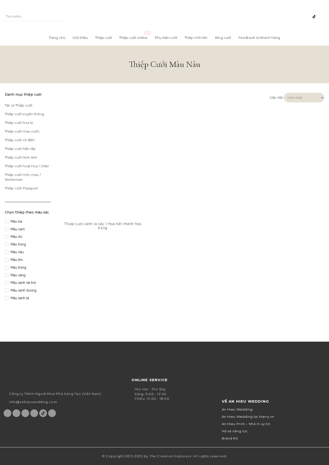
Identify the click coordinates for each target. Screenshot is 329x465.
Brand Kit (230, 438)
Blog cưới (223, 37)
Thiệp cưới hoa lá (19, 122)
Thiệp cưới (103, 37)
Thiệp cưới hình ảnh (21, 157)
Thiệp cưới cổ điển (20, 140)
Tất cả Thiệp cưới (18, 105)
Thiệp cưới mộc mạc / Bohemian (23, 177)
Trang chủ (57, 37)
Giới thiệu (80, 37)
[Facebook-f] (282, 16)
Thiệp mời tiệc (196, 37)
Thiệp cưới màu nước (22, 131)
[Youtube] (298, 16)
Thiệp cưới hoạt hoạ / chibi (27, 166)
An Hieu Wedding (237, 409)
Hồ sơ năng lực (235, 431)
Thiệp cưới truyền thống (24, 114)
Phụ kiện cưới (166, 37)
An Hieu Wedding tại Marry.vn (248, 416)
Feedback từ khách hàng (259, 37)
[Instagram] (290, 16)
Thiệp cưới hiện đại (20, 148)
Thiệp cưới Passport (21, 188)
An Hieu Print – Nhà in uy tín (246, 423)
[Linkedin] (322, 16)
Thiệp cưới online (133, 37)
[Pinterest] (306, 16)
